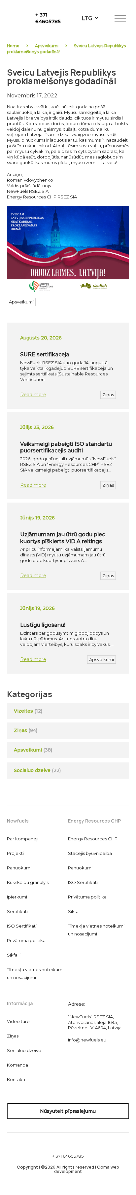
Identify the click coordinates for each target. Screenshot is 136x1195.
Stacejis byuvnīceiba (90, 853)
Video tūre (18, 1021)
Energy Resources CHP (93, 838)
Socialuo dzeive (37, 770)
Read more (33, 395)
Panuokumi (19, 867)
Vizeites (23, 711)
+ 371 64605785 (48, 18)
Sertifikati (17, 911)
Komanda (17, 1065)
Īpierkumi (17, 896)
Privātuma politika (26, 940)
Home (13, 45)
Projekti (15, 853)
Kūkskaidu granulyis (28, 882)
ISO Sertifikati (22, 926)
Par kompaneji (22, 838)
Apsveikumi (46, 45)
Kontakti (16, 1079)
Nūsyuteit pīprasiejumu (68, 1111)
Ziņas (108, 394)
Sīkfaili (13, 955)
